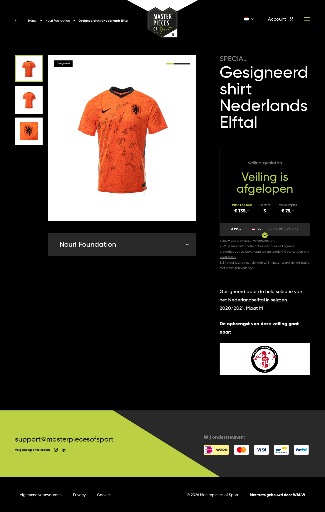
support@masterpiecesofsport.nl (68, 439)
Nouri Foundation (87, 244)
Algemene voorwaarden (41, 494)
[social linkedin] (63, 450)
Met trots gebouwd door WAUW (277, 494)
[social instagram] (56, 450)
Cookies (104, 494)
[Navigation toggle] (306, 19)
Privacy (79, 494)
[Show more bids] (265, 235)
